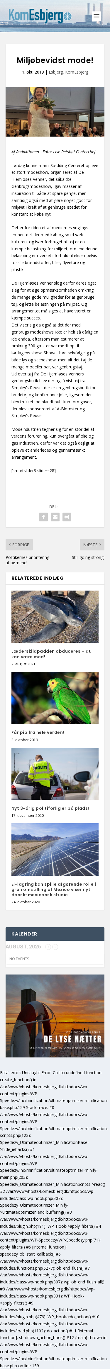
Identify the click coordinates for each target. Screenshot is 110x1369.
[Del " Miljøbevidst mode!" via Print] (67, 517)
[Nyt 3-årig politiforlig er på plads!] (55, 774)
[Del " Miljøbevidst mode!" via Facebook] (43, 517)
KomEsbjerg (76, 72)
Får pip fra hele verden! (37, 732)
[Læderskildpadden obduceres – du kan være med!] (55, 617)
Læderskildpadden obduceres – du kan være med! (51, 653)
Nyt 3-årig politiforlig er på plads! (50, 808)
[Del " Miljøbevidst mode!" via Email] (55, 517)
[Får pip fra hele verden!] (55, 698)
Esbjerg (56, 72)
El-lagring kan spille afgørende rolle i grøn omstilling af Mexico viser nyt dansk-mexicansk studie (53, 889)
